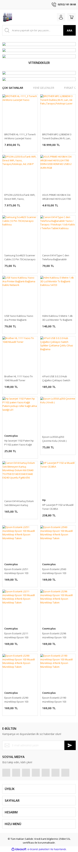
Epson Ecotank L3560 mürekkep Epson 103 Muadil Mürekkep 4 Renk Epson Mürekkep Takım (56, 571)
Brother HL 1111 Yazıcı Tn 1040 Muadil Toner (18, 378)
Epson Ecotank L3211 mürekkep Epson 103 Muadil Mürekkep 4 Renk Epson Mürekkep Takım (18, 635)
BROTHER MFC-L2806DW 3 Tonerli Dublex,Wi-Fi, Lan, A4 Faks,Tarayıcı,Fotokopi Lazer (56, 136)
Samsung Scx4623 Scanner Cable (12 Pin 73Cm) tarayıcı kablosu (19, 257)
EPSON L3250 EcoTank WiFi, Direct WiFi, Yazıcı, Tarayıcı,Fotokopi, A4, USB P (20, 197)
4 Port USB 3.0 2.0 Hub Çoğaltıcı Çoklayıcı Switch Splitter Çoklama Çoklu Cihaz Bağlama (56, 378)
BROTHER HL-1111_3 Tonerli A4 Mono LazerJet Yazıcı (20, 136)
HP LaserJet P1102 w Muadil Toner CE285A (57, 507)
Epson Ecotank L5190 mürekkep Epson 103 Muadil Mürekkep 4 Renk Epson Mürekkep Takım (56, 700)
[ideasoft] (19, 849)
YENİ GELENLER (43, 88)
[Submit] (70, 745)
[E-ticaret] (38, 849)
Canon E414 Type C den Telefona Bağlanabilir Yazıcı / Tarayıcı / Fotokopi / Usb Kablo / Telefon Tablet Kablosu (57, 257)
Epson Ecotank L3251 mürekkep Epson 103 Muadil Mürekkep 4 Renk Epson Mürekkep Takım (18, 571)
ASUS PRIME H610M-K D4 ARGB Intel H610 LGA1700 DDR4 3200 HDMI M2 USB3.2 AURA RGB (57, 197)
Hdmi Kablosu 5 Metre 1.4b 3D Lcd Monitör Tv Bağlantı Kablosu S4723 (57, 318)
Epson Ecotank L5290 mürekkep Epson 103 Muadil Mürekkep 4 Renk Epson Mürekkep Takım (18, 700)
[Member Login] (61, 17)
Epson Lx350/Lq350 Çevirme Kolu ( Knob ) (54, 438)
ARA (69, 30)
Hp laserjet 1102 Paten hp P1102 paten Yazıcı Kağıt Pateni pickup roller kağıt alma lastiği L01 (19, 443)
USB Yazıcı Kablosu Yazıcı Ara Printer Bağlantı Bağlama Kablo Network (18, 318)
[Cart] (71, 17)
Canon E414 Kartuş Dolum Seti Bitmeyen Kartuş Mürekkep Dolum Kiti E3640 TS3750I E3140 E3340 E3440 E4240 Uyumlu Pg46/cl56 (19, 503)
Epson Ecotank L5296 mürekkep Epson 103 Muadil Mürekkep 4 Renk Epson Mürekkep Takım (56, 635)
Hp (44, 500)
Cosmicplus (11, 435)
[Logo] (7, 17)
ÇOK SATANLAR (12, 88)
